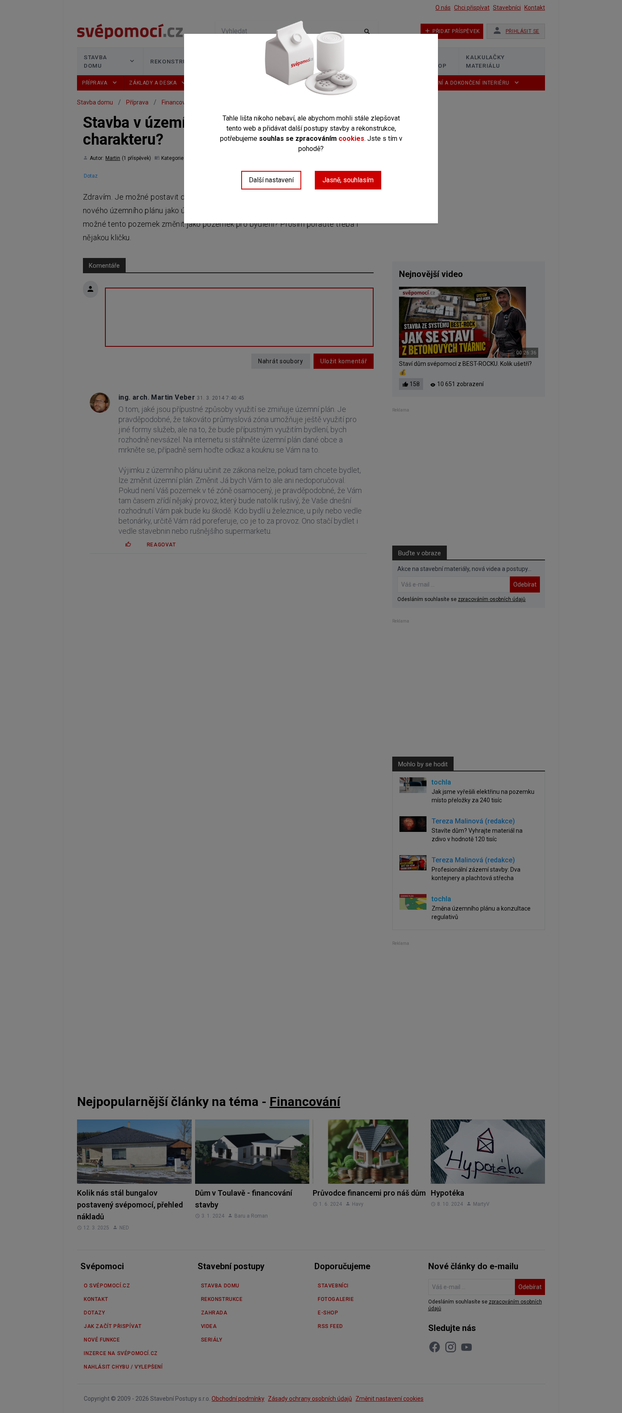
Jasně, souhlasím (348, 180)
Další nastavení (271, 180)
